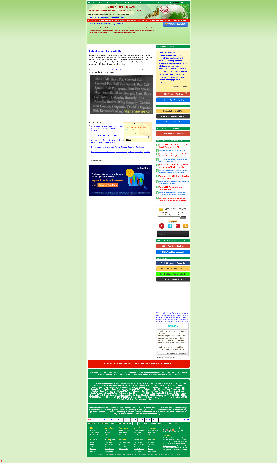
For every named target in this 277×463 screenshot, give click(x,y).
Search (183, 234)
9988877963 (93, 17)
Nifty (93, 419)
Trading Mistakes (94, 432)
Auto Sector (151, 442)
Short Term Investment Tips (173, 279)
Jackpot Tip (92, 20)
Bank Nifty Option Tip (106, 20)
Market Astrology (109, 444)
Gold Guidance (152, 432)
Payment (123, 3)
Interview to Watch (124, 430)
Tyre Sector (151, 444)
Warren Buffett (123, 435)
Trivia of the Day (109, 451)
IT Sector (150, 449)
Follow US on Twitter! (135, 130)
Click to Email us (173, 122)
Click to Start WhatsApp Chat (173, 116)
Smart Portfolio (123, 432)
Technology (93, 447)
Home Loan (93, 449)
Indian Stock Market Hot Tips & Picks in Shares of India (114, 10)
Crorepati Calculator (139, 447)
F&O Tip (140, 20)
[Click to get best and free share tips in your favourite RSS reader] (173, 430)
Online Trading (137, 432)
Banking (92, 451)
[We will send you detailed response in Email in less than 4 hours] (166, 430)
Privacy (172, 428)
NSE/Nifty (107, 432)
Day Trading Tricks (95, 435)
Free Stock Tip (93, 423)
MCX (140, 423)
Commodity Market (153, 430)
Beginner (92, 430)
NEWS (160, 423)
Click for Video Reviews (173, 94)
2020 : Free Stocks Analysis (173, 252)
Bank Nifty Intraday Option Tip (173, 263)
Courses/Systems (178, 20)
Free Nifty (105, 423)
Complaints (178, 432)
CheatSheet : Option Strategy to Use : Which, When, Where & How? (107, 141)
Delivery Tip (119, 20)
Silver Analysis (152, 435)
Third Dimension (109, 442)
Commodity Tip (131, 20)
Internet (92, 444)
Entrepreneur (122, 444)
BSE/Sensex (108, 435)
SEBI (106, 430)
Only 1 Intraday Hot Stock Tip (173, 268)
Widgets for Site (123, 449)
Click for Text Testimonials (173, 100)
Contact (150, 3)
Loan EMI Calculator (139, 449)
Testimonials (168, 358)
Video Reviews (140, 3)
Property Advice (138, 437)
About (169, 3)
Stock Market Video (124, 442)
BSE (135, 423)
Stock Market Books (139, 430)
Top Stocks (173, 423)
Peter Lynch (122, 437)
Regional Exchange (110, 437)
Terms (177, 428)
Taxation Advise (123, 447)
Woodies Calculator (139, 444)
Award (130, 3)
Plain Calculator (138, 451)
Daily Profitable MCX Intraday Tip (173, 274)
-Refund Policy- (179, 430)
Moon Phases (108, 447)
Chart (153, 423)
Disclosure (183, 428)
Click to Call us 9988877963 (173, 111)
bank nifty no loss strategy (116, 70)
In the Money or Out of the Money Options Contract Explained (117, 147)
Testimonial (160, 3)
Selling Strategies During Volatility (105, 51)
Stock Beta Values (138, 435)
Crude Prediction (152, 437)
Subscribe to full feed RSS (136, 127)
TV (165, 423)
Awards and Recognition (102, 23)
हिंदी (182, 3)
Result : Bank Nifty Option (159, 20)
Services (120, 423)
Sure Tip (114, 3)
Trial (113, 423)
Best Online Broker (95, 437)
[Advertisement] (173, 296)
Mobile (92, 442)
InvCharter (165, 428)
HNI (147, 20)
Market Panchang (109, 449)
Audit (184, 432)
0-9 (188, 419)
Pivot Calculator (138, 442)
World (146, 423)
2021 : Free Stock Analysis (173, 246)
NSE (128, 423)
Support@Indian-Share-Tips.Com (113, 17)
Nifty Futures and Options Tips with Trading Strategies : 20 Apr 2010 (120, 152)
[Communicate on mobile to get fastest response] (164, 430)
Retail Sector (151, 447)
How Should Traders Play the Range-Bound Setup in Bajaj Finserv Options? (107, 128)
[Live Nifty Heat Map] (170, 430)
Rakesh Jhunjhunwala (101, 3)
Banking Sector (152, 451)
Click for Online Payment (173, 133)
